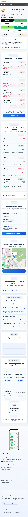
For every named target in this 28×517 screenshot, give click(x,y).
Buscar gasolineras (14, 115)
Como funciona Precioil (6, 487)
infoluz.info (19, 515)
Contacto (18, 509)
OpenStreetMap (19, 268)
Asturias (5, 4)
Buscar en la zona (13, 271)
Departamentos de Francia (7, 471)
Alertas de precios (5, 482)
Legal (13, 509)
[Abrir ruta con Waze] (19, 34)
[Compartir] (25, 34)
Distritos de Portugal (5, 469)
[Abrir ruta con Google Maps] (22, 34)
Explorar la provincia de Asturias (14, 352)
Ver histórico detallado (9, 195)
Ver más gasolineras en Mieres (14, 346)
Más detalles (7, 380)
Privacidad (8, 509)
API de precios (4, 485)
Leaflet (14, 268)
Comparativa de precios (6, 480)
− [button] (3, 252)
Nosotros (3, 509)
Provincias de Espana (6, 467)
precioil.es (5, 453)
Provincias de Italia (5, 474)
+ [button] (3, 250)
